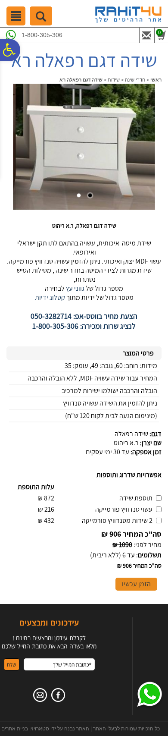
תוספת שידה (135, 498)
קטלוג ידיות (84, 312)
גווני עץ (74, 288)
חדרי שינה (135, 79)
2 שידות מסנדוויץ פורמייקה (117, 520)
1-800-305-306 (42, 34)
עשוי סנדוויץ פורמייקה (123, 509)
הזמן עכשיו (136, 583)
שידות (114, 79)
